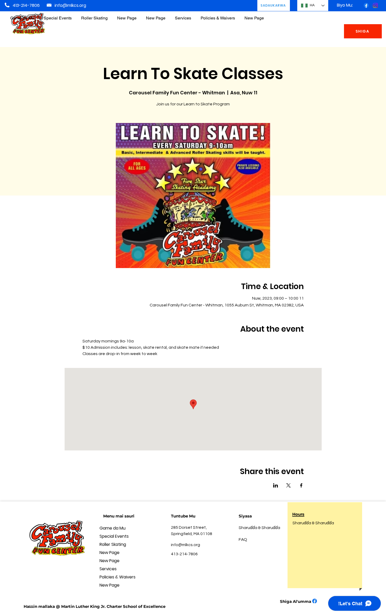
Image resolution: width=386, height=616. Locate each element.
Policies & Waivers (117, 577)
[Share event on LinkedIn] (275, 485)
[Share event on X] (288, 485)
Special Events (114, 536)
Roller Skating (113, 544)
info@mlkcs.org (70, 5)
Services (108, 569)
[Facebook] (366, 5)
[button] (218, 15)
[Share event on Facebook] (301, 485)
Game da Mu (113, 528)
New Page (109, 553)
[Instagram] (375, 5)
